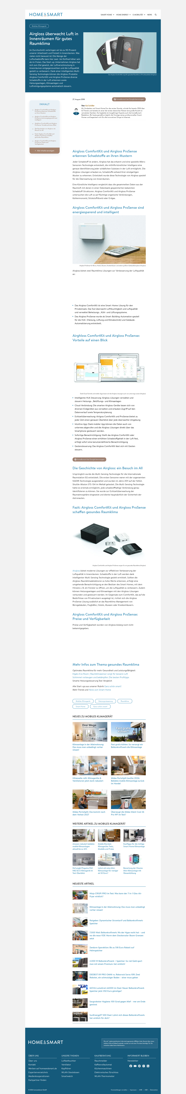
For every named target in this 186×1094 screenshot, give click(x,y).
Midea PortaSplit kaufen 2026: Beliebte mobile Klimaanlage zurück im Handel (127, 781)
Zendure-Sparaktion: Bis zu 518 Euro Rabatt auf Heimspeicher (112, 949)
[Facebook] (130, 1066)
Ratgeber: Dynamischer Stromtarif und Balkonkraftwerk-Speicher (116, 922)
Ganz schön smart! (112, 686)
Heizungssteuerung (105, 701)
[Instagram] (143, 1066)
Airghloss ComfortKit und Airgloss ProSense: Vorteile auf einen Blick (46, 124)
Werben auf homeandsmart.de (42, 1068)
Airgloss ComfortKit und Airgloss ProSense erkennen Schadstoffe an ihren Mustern (45, 111)
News (149, 15)
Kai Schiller (90, 105)
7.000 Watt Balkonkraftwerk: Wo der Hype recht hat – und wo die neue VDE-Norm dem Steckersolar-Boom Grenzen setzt (117, 935)
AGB (146, 1090)
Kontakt (32, 1064)
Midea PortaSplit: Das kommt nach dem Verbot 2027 (89, 813)
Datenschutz (154, 1090)
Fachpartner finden (37, 1080)
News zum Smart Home (100, 689)
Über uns (32, 1060)
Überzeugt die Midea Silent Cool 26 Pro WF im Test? (127, 813)
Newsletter (133, 1060)
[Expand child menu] (113, 15)
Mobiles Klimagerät (39, 26)
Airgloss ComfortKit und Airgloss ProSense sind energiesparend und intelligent (46, 118)
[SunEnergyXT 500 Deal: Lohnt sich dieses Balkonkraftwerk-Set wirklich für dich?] (80, 1016)
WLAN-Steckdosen (70, 1072)
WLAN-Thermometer (105, 1076)
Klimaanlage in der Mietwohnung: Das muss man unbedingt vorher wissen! (88, 747)
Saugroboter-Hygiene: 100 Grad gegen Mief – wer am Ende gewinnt (117, 1003)
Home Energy (122, 15)
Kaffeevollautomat (103, 1064)
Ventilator (66, 1064)
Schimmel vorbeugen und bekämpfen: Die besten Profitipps (101, 677)
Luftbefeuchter (68, 1060)
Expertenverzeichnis (38, 1072)
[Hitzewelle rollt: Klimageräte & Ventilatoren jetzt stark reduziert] (90, 765)
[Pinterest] (139, 1066)
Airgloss (76, 570)
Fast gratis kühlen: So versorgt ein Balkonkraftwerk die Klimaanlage (127, 746)
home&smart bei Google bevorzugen (130, 99)
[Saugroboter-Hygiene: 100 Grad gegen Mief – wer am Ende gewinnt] (80, 1003)
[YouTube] (135, 1066)
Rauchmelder (101, 1060)
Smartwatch (67, 1076)
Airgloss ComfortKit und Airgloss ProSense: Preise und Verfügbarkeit (45, 142)
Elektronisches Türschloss (106, 1072)
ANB (140, 1090)
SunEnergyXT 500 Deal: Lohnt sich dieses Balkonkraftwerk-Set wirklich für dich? (117, 1016)
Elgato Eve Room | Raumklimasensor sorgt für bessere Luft (100, 673)
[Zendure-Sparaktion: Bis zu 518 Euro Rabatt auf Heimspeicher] (80, 949)
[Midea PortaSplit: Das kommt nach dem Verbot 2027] (90, 799)
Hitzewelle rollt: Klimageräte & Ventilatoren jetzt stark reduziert (88, 779)
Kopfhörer (66, 1068)
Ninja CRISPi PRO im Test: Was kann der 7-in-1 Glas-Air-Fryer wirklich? (116, 895)
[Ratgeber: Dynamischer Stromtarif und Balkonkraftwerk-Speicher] (80, 922)
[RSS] (148, 1066)
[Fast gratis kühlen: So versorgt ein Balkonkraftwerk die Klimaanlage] (128, 732)
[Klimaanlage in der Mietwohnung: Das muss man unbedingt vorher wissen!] (90, 732)
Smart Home (106, 15)
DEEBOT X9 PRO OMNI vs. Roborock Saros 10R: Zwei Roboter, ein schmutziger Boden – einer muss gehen (115, 976)
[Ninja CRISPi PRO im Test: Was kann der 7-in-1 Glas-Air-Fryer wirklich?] (80, 895)
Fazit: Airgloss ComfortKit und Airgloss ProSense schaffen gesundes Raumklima (44, 135)
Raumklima (125, 701)
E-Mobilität (138, 15)
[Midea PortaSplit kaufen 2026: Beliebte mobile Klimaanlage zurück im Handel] (128, 765)
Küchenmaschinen (103, 1068)
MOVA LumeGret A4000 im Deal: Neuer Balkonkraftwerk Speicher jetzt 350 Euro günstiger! (117, 989)
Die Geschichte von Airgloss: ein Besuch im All (45, 129)
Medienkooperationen (38, 1076)
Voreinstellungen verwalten (119, 1090)
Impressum (133, 1090)
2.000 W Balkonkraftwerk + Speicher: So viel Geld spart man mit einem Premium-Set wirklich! (116, 962)
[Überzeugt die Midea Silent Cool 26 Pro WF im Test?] (128, 799)
